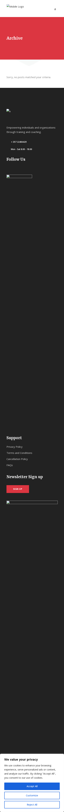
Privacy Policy (14, 446)
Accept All (32, 786)
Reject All (32, 804)
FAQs (9, 465)
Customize (32, 795)
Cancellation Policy (17, 459)
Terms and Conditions (19, 453)
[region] (32, 783)
